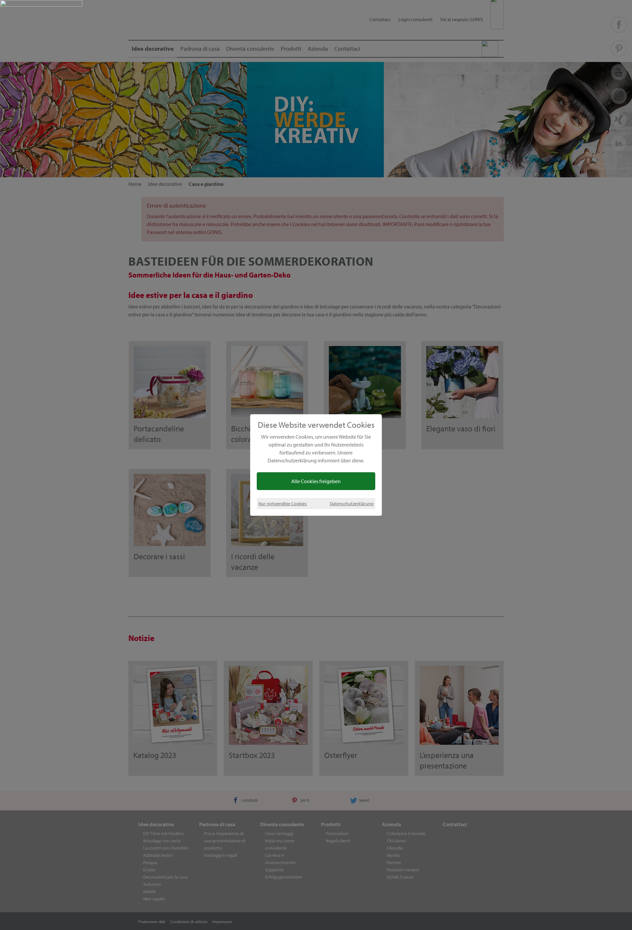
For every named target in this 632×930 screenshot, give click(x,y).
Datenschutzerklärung (352, 503)
